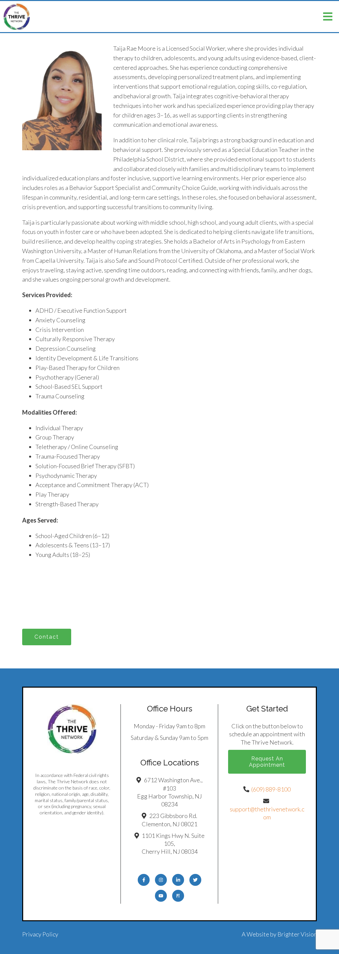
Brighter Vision (297, 934)
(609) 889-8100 (271, 789)
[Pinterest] (178, 896)
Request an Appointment (267, 761)
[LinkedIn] (178, 880)
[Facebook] (144, 880)
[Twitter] (195, 880)
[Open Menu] (327, 16)
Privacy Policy (40, 934)
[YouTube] (161, 896)
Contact (46, 637)
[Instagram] (161, 880)
